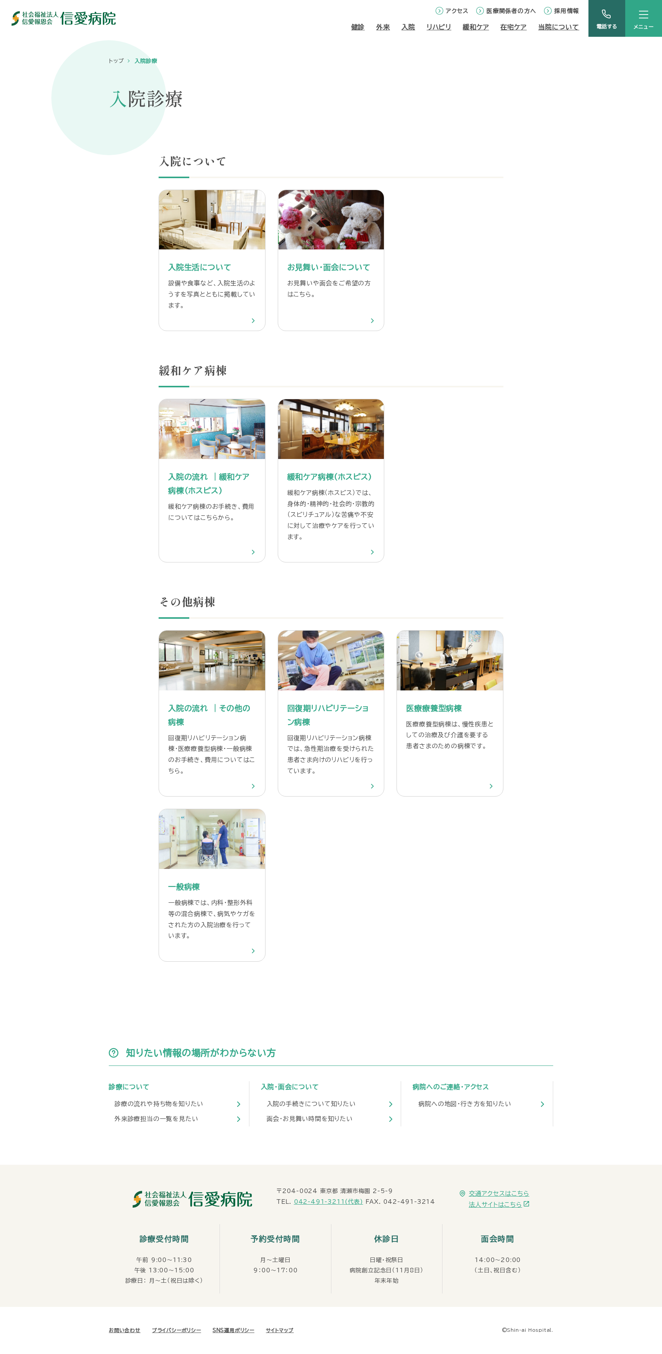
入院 (408, 27)
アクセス (457, 11)
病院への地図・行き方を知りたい (464, 1104)
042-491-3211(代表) (328, 1202)
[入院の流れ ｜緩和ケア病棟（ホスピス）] (212, 480)
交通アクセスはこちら (499, 1193)
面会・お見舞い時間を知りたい (310, 1119)
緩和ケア (476, 27)
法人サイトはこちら (495, 1205)
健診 (358, 27)
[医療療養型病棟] (450, 713)
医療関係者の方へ (511, 11)
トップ (116, 61)
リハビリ (439, 27)
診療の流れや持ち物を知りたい (159, 1104)
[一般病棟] (212, 885)
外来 (383, 27)
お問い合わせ (125, 1330)
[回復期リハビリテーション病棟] (331, 713)
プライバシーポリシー (176, 1330)
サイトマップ (280, 1330)
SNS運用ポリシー (233, 1330)
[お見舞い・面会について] (331, 260)
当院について (558, 27)
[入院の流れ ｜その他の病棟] (212, 713)
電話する (606, 26)
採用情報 (566, 11)
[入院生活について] (212, 260)
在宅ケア (513, 27)
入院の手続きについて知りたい (311, 1104)
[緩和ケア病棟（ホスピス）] (331, 480)
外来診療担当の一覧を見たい (156, 1119)
